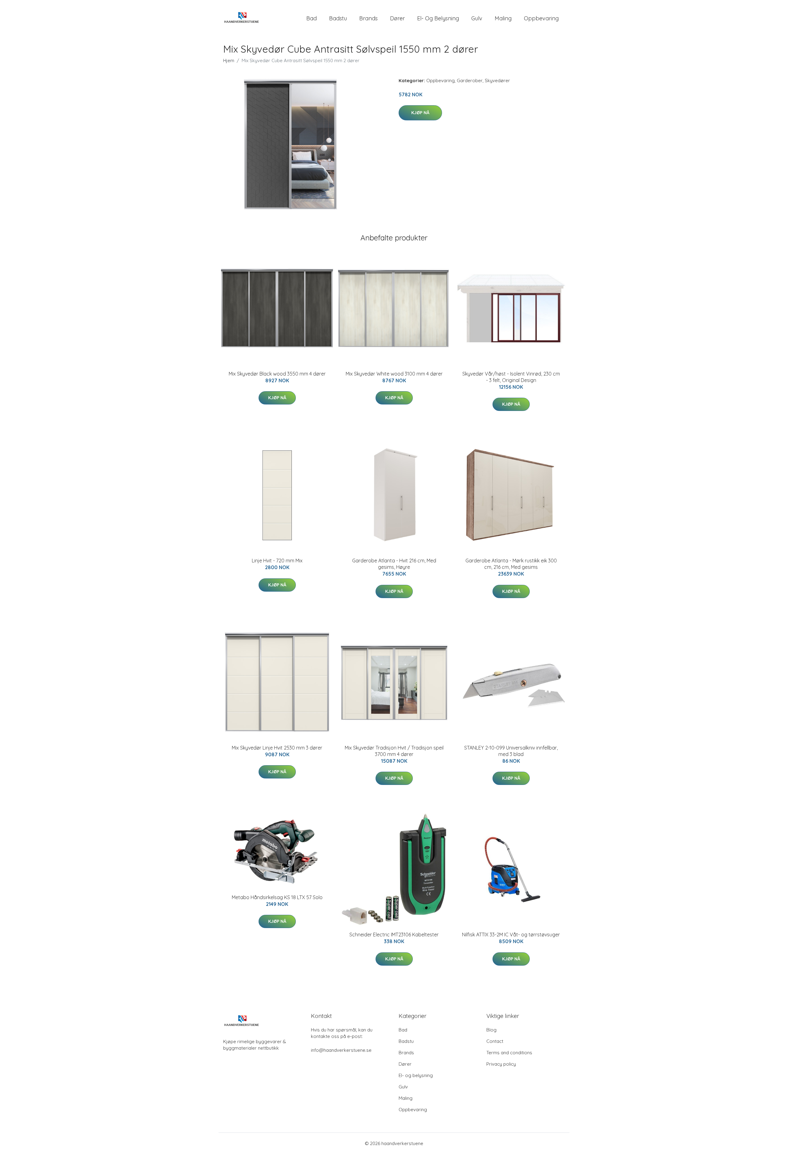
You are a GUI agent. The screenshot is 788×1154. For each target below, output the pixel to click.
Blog (491, 1030)
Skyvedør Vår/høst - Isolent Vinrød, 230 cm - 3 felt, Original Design (511, 377)
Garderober (470, 80)
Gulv (476, 18)
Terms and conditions (509, 1052)
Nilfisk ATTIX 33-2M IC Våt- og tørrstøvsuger (511, 934)
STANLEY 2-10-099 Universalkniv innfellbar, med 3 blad (511, 751)
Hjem (228, 60)
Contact (494, 1041)
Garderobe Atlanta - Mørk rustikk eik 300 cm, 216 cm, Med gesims (511, 563)
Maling (503, 18)
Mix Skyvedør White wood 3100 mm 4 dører (394, 374)
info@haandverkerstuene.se (341, 1050)
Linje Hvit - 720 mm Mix (277, 560)
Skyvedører (497, 80)
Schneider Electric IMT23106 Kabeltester (394, 934)
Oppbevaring (541, 18)
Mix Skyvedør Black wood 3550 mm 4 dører (277, 374)
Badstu (338, 18)
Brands (368, 18)
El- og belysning (438, 18)
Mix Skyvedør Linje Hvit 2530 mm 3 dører (277, 748)
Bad (311, 18)
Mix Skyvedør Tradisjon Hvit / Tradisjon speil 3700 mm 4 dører (394, 751)
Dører (397, 18)
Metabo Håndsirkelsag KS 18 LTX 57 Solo (277, 897)
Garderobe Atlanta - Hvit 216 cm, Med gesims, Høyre (394, 563)
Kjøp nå (420, 112)
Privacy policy (501, 1064)
